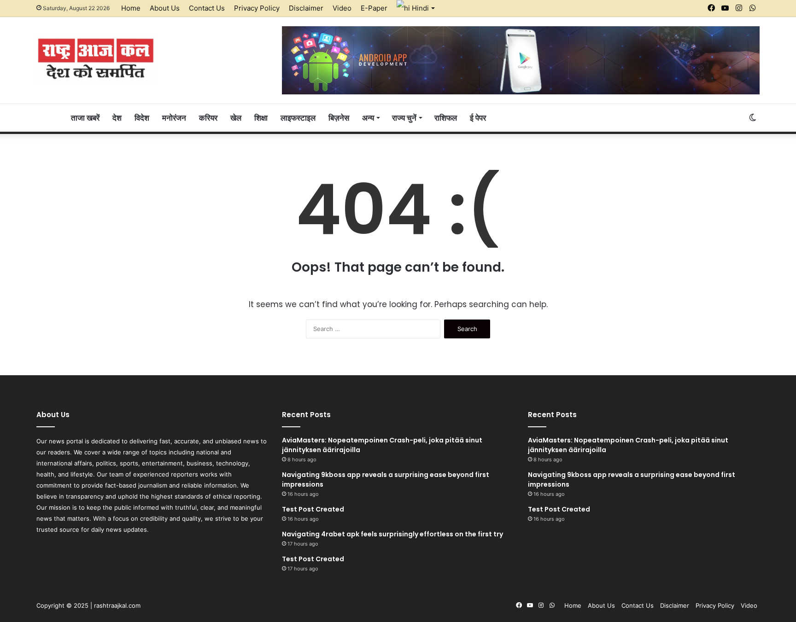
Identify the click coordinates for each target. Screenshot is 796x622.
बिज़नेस (338, 117)
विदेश (142, 117)
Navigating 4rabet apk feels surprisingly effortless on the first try (392, 534)
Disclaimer (306, 8)
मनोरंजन (174, 117)
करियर (208, 117)
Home (130, 8)
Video (342, 8)
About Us (165, 8)
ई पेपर (478, 117)
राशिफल (445, 117)
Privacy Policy (257, 8)
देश (117, 117)
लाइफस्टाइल (298, 117)
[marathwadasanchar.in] (96, 58)
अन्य (368, 117)
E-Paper (374, 8)
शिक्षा (261, 117)
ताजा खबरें (85, 117)
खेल (235, 117)
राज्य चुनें (404, 117)
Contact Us (207, 8)
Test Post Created (313, 509)
